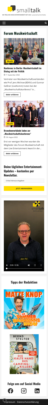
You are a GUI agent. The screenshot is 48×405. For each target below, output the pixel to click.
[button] (4, 23)
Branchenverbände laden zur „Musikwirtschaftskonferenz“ (24, 114)
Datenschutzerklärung (28, 402)
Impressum (9, 402)
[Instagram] (23, 391)
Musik (10, 61)
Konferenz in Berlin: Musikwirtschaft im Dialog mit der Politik (24, 51)
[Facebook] (10, 391)
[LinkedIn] (37, 391)
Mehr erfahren (13, 95)
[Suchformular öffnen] (46, 23)
